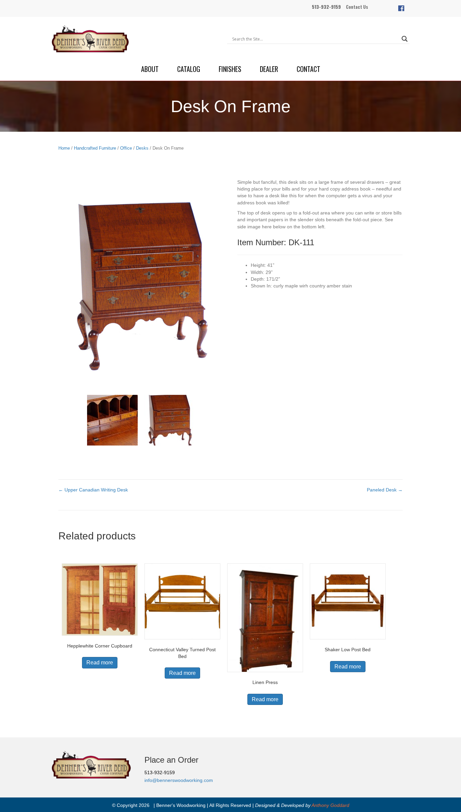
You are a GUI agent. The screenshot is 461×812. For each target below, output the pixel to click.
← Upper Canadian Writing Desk (93, 489)
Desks (142, 148)
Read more (99, 662)
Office (126, 148)
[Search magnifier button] (404, 39)
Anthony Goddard (330, 805)
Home (64, 148)
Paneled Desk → (385, 489)
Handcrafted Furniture (95, 148)
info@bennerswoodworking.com (178, 780)
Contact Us (357, 6)
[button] (401, 8)
